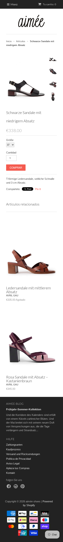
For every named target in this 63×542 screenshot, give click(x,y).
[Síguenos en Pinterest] (23, 487)
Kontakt (10, 472)
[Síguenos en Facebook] (9, 487)
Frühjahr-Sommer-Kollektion (23, 409)
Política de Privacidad (18, 458)
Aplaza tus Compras (18, 468)
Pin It (38, 189)
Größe (9, 140)
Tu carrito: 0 (49, 4)
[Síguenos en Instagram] (16, 487)
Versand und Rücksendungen (23, 454)
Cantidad (11, 152)
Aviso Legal (12, 463)
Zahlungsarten (14, 444)
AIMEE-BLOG (14, 403)
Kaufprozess (13, 449)
